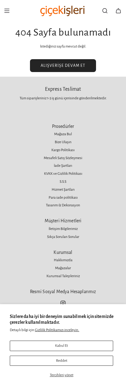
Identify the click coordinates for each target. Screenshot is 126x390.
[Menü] (6, 10)
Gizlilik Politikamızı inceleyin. (57, 330)
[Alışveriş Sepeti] (118, 10)
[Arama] (105, 10)
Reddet (61, 361)
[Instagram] (63, 303)
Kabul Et (61, 346)
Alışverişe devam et (63, 65)
